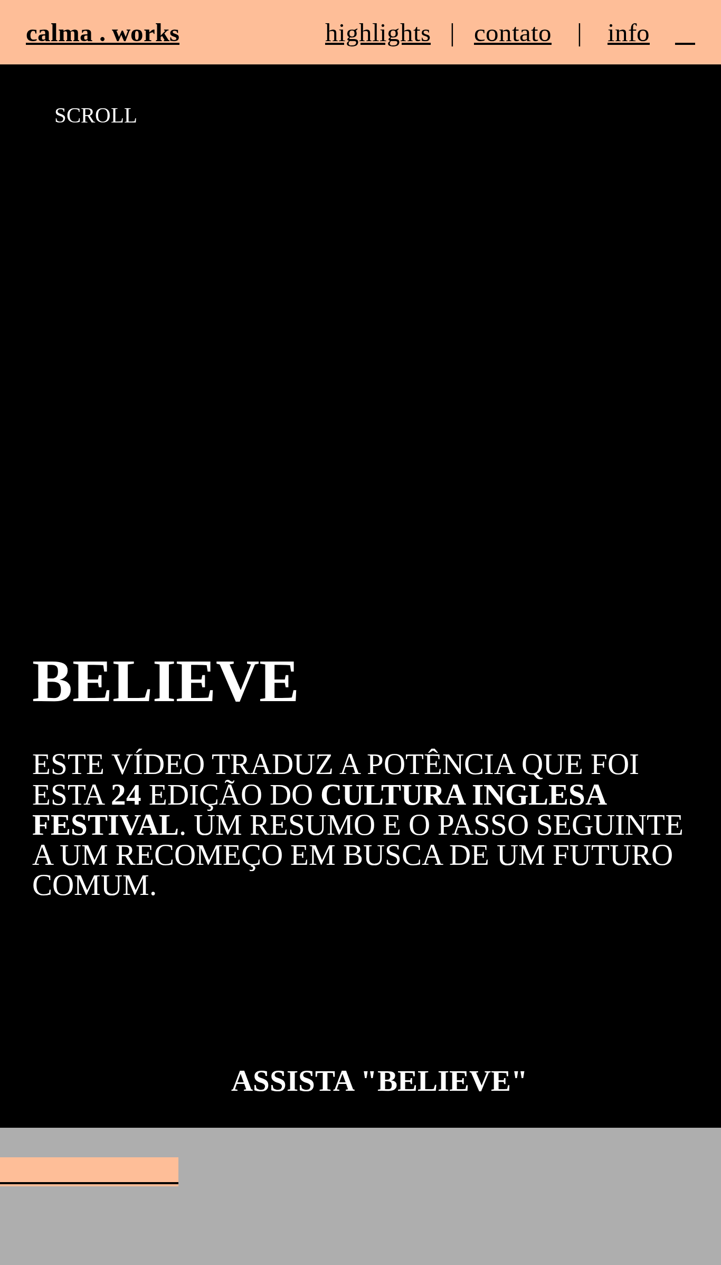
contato (513, 32)
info (629, 32)
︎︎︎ (89, 1171)
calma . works (102, 32)
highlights (378, 32)
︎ (685, 32)
